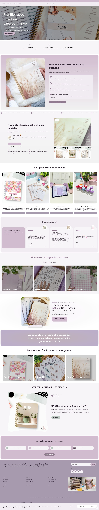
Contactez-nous (6, 479)
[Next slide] (92, 237)
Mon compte (50, 483)
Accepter (82, 506)
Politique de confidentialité (21, 507)
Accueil (3, 3)
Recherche (5, 481)
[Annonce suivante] (78, 1)
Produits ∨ (9, 3)
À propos (16, 3)
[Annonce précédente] (20, 1)
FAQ (20, 3)
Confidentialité (28, 484)
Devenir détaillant (51, 481)
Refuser (92, 506)
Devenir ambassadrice (52, 479)
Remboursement (29, 479)
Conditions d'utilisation (30, 483)
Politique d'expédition (29, 481)
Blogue (4, 486)
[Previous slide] (6, 237)
